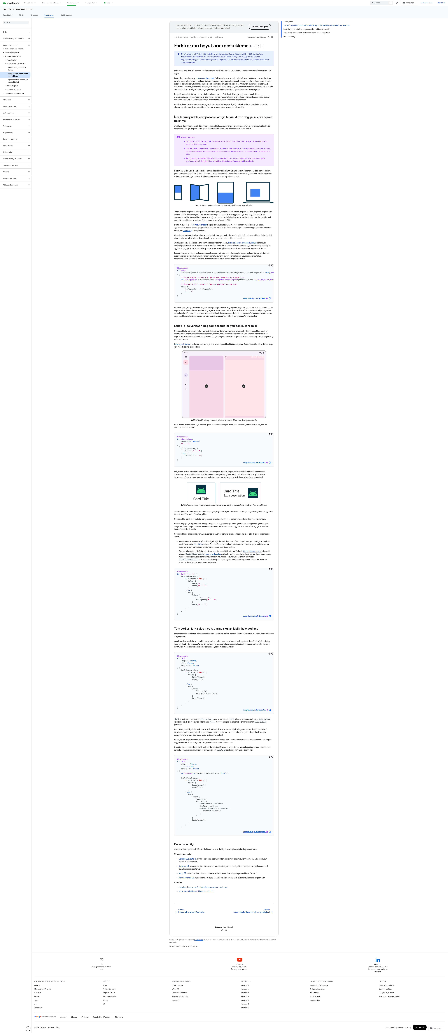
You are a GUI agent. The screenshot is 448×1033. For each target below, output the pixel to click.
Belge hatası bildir (385, 989)
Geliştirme (71, 3)
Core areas (21, 9)
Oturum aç (441, 3)
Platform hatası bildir (386, 985)
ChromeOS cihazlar (179, 993)
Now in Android (185, 878)
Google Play (90, 3)
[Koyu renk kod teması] (269, 265)
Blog (108, 3)
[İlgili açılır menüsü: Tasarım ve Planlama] (61, 3)
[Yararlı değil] (272, 37)
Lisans (43, 1027)
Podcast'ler (38, 1008)
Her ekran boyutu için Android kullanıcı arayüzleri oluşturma (203, 887)
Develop (7, 9)
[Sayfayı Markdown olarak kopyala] (258, 46)
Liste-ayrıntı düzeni (182, 344)
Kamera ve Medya (110, 996)
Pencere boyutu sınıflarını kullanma (242, 243)
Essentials (28, 3)
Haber (36, 1000)
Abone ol (419, 1027)
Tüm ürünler (119, 1017)
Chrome (74, 1017)
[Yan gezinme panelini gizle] (28, 1028)
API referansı (314, 993)
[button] (14, 32)
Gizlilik (105, 1000)
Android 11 (245, 1008)
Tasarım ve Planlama (50, 3)
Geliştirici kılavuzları (317, 989)
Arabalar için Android (180, 996)
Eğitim (21, 15)
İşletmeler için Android (42, 989)
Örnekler (34, 15)
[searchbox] (16, 22)
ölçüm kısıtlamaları (213, 554)
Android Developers (181, 37)
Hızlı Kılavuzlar (66, 15)
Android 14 (245, 996)
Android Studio (427, 3)
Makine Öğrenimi (109, 989)
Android (37, 985)
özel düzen (198, 544)
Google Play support (386, 993)
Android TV (176, 1000)
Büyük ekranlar (177, 985)
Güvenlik (37, 993)
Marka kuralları (53, 1027)
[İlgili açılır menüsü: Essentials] (36, 3)
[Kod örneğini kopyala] (272, 265)
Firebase (85, 1017)
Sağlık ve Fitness (109, 993)
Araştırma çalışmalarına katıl (389, 996)
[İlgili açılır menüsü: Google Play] (98, 3)
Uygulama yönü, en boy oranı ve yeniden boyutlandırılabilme (241, 60)
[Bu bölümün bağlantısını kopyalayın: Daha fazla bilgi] (196, 844)
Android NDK (315, 1000)
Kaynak (37, 996)
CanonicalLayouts (186, 859)
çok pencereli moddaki (205, 78)
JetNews (187, 231)
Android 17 (245, 985)
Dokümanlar (49, 15)
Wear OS (175, 989)
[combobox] (381, 3)
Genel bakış (7, 15)
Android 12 (245, 1004)
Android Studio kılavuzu (319, 985)
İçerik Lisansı (198, 940)
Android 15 (245, 993)
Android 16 (245, 989)
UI (31, 9)
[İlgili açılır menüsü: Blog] (113, 3)
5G (104, 1004)
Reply (181, 873)
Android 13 (245, 1000)
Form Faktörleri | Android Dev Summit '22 (196, 891)
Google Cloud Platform (101, 1017)
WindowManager (200, 225)
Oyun (105, 985)
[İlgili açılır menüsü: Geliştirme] (79, 3)
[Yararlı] (268, 37)
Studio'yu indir (315, 996)
